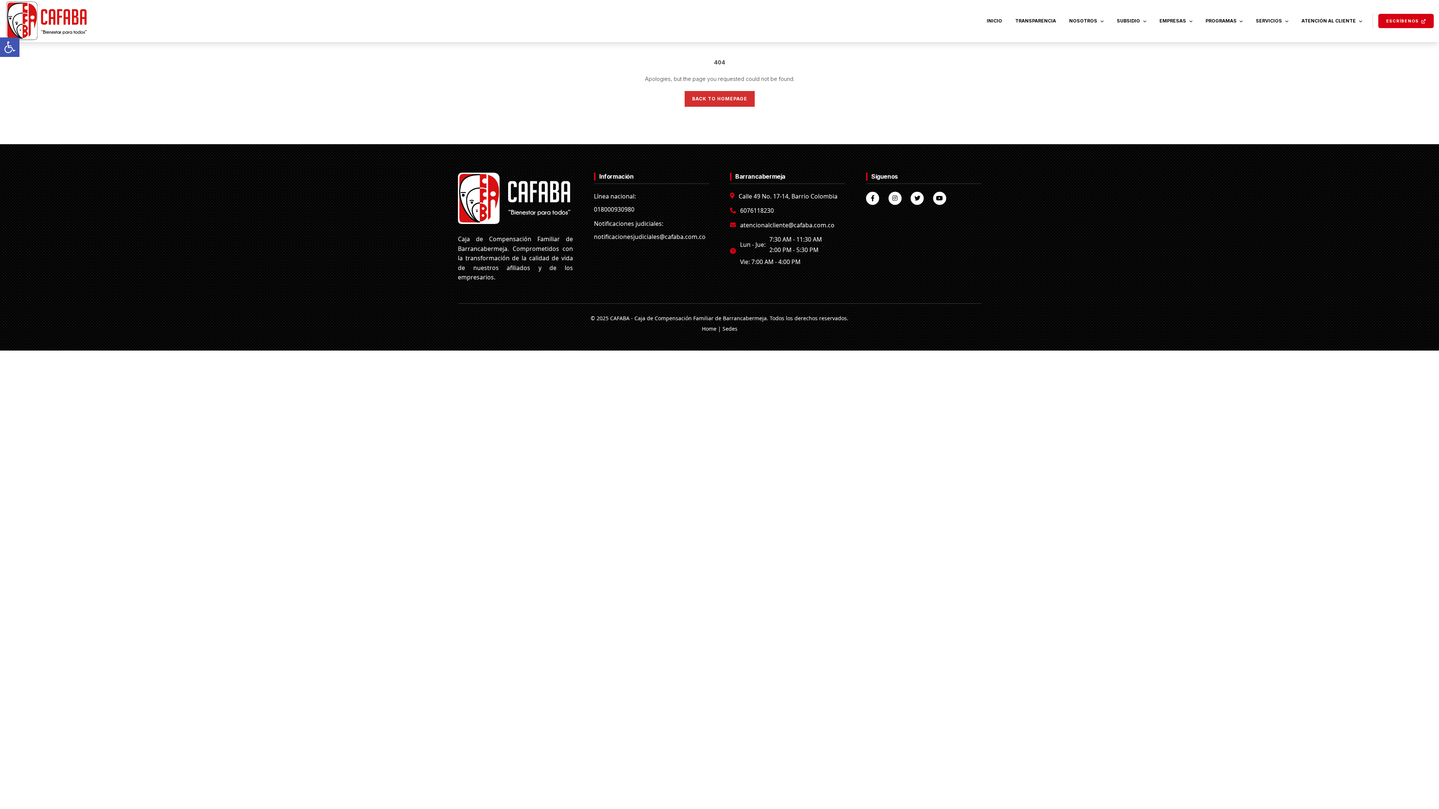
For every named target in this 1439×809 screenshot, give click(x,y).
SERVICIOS (1269, 21)
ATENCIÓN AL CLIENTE (1328, 21)
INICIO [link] (994, 21)
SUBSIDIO (1128, 21)
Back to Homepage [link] (719, 98)
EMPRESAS (1172, 21)
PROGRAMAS (1221, 21)
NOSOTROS (1083, 21)
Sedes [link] (729, 328)
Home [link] (709, 328)
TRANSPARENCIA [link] (1035, 21)
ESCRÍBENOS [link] (1402, 21)
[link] (9, 47)
